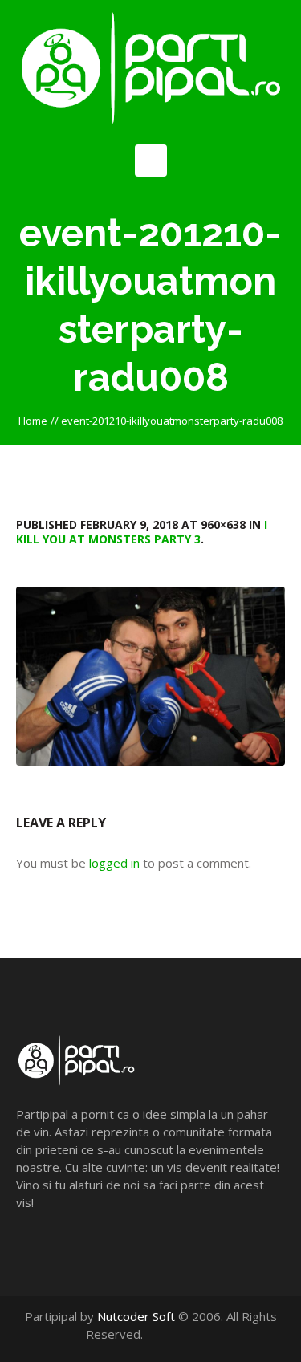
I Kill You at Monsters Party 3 (141, 532)
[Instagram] (207, 1334)
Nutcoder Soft (136, 1316)
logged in (114, 863)
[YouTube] (190, 1334)
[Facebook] (173, 1334)
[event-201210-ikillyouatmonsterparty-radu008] (150, 676)
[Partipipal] (150, 68)
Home (32, 420)
